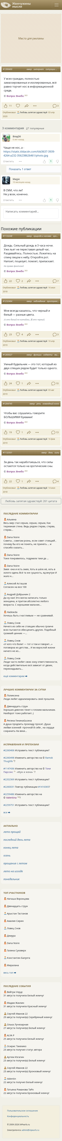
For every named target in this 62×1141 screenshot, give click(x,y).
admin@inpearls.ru (30, 1130)
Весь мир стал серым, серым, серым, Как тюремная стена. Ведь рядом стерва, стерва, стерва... (29, 526)
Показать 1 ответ (20, 169)
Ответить (8, 161)
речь (39, 403)
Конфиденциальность (18, 1116)
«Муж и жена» (25, 772)
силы (57, 452)
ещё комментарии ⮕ (15, 676)
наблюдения (39, 301)
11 (10, 105)
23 (10, 334)
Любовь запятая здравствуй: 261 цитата (31, 501)
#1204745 (7, 403)
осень (6, 855)
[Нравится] (5, 106)
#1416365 (43, 786)
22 (10, 281)
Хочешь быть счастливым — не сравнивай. (28, 615)
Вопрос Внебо (15, 96)
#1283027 (7, 354)
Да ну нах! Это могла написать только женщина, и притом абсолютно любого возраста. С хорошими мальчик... (26, 601)
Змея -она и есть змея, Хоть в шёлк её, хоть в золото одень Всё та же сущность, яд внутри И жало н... (30, 573)
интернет (39, 69)
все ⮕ (6, 812)
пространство (54, 301)
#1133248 (7, 236)
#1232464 (7, 301)
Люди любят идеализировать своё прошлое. (29, 698)
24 (10, 383)
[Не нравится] (57, 161)
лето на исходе (13, 871)
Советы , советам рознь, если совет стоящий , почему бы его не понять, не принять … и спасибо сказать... (29, 544)
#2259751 (8, 805)
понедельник (11, 879)
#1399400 (7, 69)
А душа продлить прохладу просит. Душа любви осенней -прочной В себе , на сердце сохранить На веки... (28, 727)
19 (10, 432)
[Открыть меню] (56, 5)
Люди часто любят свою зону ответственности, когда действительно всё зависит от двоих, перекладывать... (30, 665)
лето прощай (12, 832)
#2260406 (8, 750)
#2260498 (8, 757)
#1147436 (8, 768)
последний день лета (16, 840)
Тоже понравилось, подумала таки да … (26, 558)
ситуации (50, 69)
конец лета (10, 847)
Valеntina (11, 797)
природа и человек (42, 236)
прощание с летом (15, 863)
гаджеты (48, 354)
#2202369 (8, 779)
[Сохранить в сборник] (17, 106)
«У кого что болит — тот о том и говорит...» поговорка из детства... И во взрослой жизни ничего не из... (29, 648)
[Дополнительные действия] (35, 106)
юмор (29, 69)
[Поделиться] (27, 106)
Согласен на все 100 (14, 586)
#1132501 (7, 452)
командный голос (51, 403)
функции (37, 354)
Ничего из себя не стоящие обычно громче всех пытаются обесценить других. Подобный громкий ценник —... (29, 630)
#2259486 (8, 794)
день (50, 452)
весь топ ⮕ (9, 972)
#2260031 (8, 786)
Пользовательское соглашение (22, 1110)
